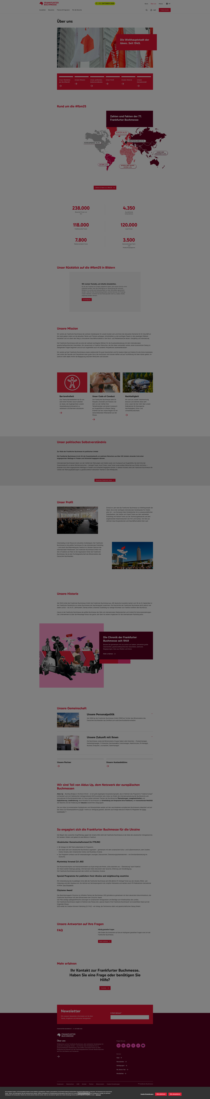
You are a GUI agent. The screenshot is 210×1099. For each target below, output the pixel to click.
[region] (105, 1093)
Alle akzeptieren (175, 1094)
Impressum (98, 1094)
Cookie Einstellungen (147, 1094)
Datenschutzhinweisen (83, 1093)
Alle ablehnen (161, 1094)
